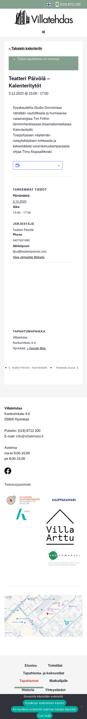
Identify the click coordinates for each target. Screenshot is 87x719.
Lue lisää (44, 715)
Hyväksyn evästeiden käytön (44, 703)
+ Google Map (36, 348)
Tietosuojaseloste (17, 484)
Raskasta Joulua (66, 367)
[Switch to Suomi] (49, 4)
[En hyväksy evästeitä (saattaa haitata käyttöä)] (82, 706)
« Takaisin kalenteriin (25, 48)
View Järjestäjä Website (29, 257)
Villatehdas (43, 18)
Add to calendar (38, 165)
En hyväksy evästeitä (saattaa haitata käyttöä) (44, 709)
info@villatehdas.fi (30, 436)
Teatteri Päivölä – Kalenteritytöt (29, 367)
